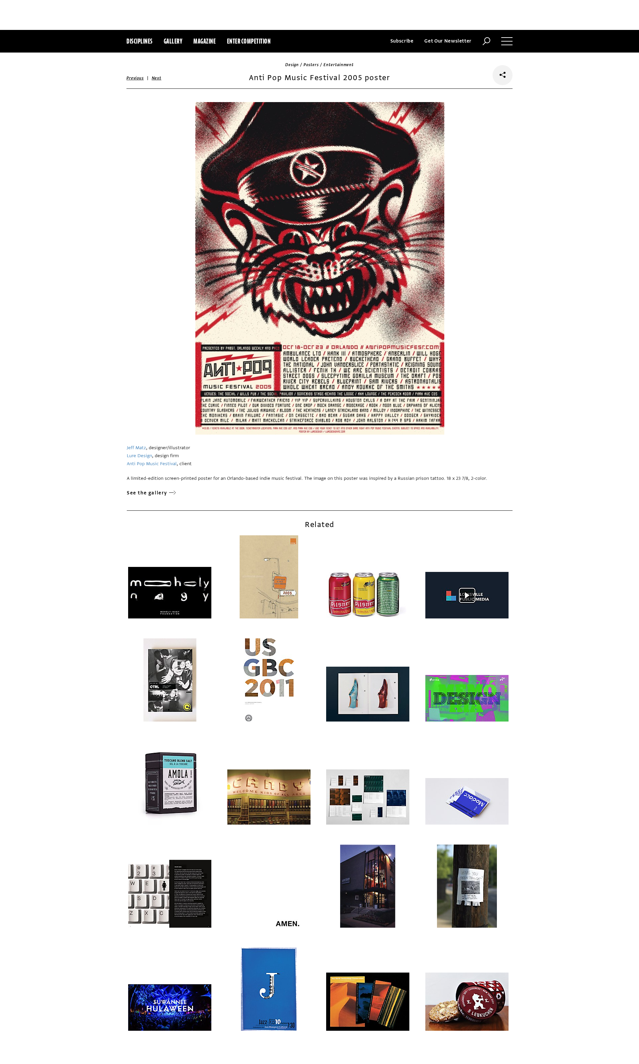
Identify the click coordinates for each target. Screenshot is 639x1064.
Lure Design (139, 456)
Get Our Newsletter (448, 41)
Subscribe (402, 41)
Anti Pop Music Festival (152, 464)
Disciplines (139, 41)
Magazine (204, 41)
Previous (135, 78)
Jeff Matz (136, 448)
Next (156, 78)
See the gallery (147, 493)
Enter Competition (249, 41)
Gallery (173, 41)
